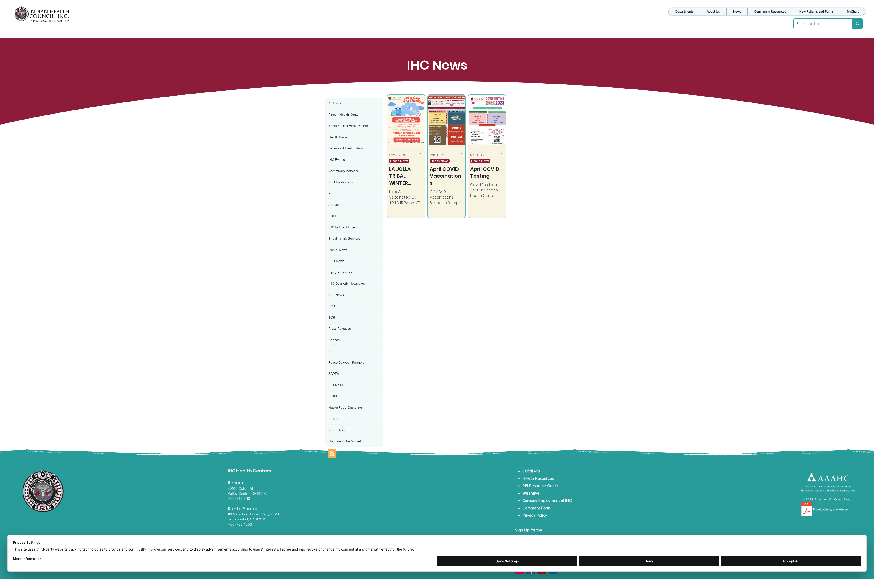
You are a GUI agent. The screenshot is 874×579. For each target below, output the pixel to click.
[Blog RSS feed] (332, 454)
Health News (399, 161)
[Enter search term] (857, 24)
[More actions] (422, 155)
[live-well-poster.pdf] (806, 509)
